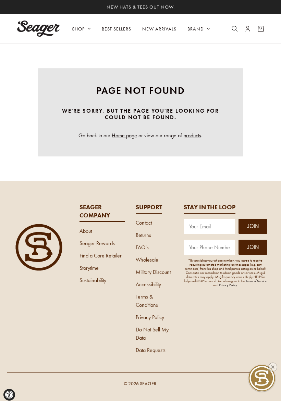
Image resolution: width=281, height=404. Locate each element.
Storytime (89, 268)
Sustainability (93, 280)
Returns (143, 235)
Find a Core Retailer (101, 255)
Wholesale (147, 259)
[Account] (248, 29)
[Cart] (261, 29)
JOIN (253, 226)
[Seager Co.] (38, 28)
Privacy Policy (150, 317)
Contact (144, 222)
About (86, 231)
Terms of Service (256, 281)
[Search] (235, 29)
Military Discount (153, 272)
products (192, 135)
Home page (124, 135)
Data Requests (151, 350)
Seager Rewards (97, 243)
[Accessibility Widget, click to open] (9, 395)
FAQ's (142, 247)
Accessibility (148, 284)
